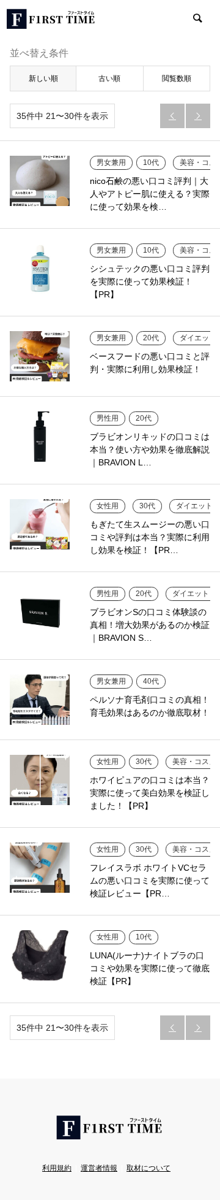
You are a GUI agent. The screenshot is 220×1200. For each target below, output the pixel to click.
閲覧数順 (176, 78)
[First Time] (51, 18)
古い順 (109, 78)
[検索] (196, 18)
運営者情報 (99, 1168)
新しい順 (43, 78)
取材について (148, 1168)
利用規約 (57, 1168)
